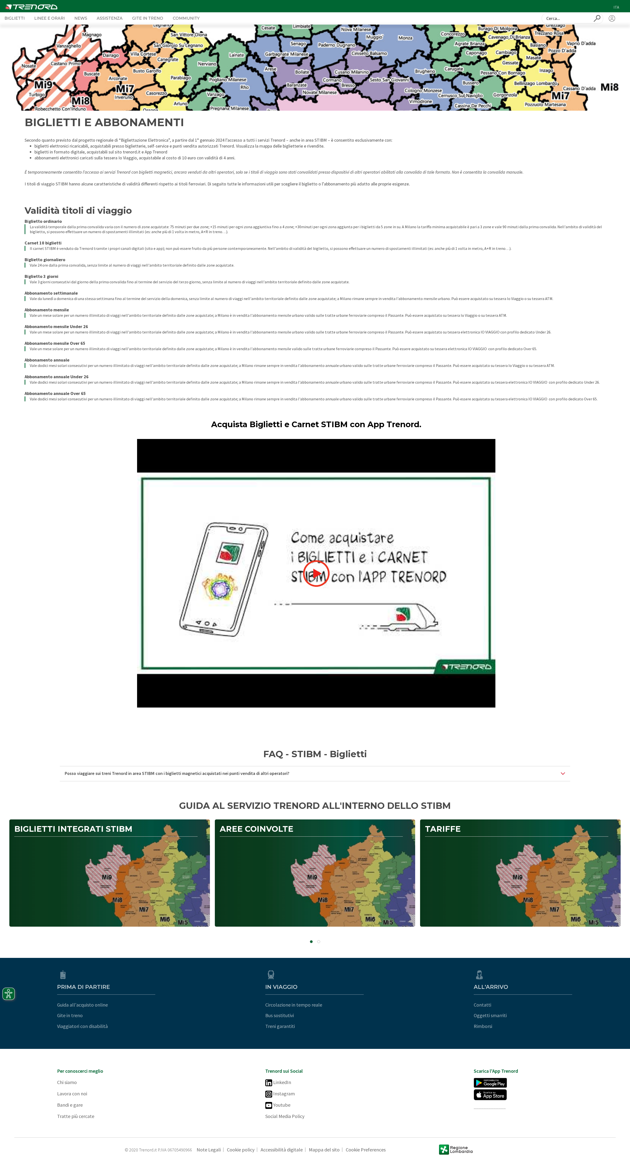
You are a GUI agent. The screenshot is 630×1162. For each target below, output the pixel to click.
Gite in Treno (147, 18)
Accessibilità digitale (282, 1150)
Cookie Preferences (366, 1150)
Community (186, 18)
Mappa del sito (324, 1150)
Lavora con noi (72, 1093)
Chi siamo (67, 1082)
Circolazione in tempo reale (293, 1005)
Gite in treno (70, 1015)
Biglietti (14, 18)
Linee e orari (49, 18)
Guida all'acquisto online (82, 1005)
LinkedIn (281, 1082)
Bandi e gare (70, 1105)
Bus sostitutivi (279, 1015)
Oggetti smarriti (490, 1015)
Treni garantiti (280, 1026)
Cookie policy (240, 1150)
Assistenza (110, 18)
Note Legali (209, 1150)
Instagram (283, 1093)
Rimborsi (483, 1026)
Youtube (281, 1105)
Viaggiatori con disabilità (82, 1026)
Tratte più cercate (75, 1116)
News (80, 18)
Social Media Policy (284, 1116)
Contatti (482, 1005)
